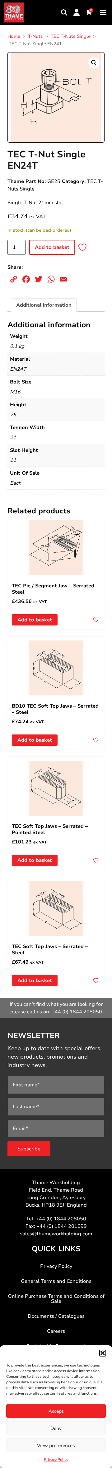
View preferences (56, 1445)
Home (13, 36)
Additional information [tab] (44, 305)
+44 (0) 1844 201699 (61, 1226)
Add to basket (52, 247)
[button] (103, 1353)
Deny (56, 1428)
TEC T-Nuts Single (71, 36)
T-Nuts (35, 36)
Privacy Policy (56, 1459)
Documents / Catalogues (56, 1316)
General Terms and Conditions (56, 1281)
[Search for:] (64, 12)
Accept (56, 1411)
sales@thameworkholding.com (56, 1233)
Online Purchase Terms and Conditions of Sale (56, 1299)
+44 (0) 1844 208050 (77, 1011)
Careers (56, 1331)
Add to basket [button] (34, 619)
